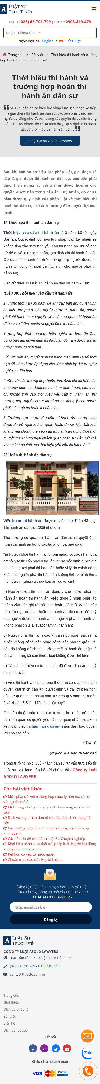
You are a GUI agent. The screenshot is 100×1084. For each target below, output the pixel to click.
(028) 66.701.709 (22, 966)
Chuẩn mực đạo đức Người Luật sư (36, 859)
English (47, 41)
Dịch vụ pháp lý (15, 1009)
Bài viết (37, 54)
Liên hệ (9, 1023)
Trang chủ (15, 54)
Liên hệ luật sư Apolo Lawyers (48, 140)
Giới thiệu (11, 1002)
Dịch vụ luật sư (15, 1030)
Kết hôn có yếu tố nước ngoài (31, 854)
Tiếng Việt (72, 41)
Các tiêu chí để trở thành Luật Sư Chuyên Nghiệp (46, 838)
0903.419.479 (48, 966)
